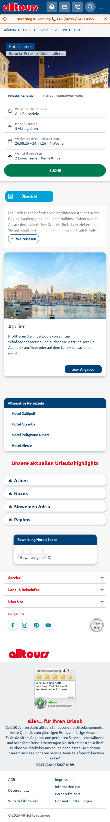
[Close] (106, 18)
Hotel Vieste (22, 445)
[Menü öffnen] (101, 7)
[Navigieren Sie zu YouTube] (48, 625)
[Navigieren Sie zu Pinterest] (36, 625)
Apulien (17, 326)
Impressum (64, 779)
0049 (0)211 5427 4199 (55, 764)
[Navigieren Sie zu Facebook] (12, 625)
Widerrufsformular (23, 800)
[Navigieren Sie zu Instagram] (24, 625)
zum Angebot (83, 369)
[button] (55, 578)
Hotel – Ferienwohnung (63, 96)
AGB (11, 779)
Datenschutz (18, 790)
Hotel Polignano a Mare (31, 434)
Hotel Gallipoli (23, 413)
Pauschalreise (20, 96)
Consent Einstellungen (73, 800)
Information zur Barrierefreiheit (67, 790)
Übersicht (29, 196)
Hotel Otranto (23, 424)
